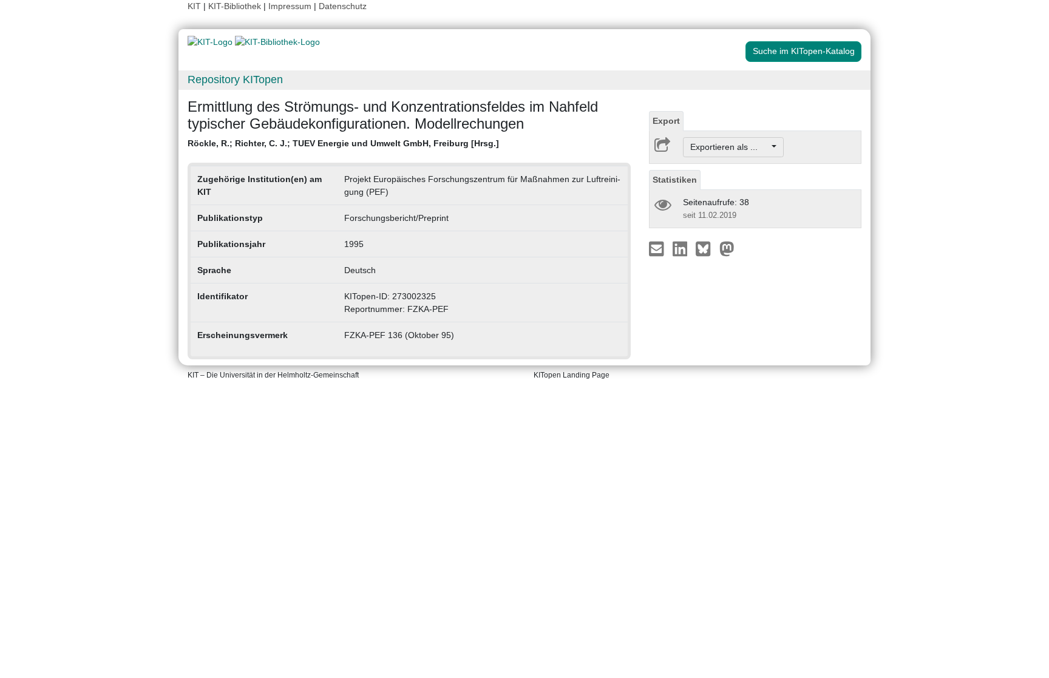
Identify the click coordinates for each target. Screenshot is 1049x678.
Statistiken (675, 180)
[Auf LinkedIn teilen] (681, 248)
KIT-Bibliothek (235, 6)
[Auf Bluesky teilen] (706, 248)
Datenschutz (343, 6)
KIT (194, 6)
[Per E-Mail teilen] (658, 248)
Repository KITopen (235, 79)
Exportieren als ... (730, 147)
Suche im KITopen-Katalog (804, 51)
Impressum (289, 6)
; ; (343, 143)
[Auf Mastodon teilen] (727, 248)
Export (666, 121)
